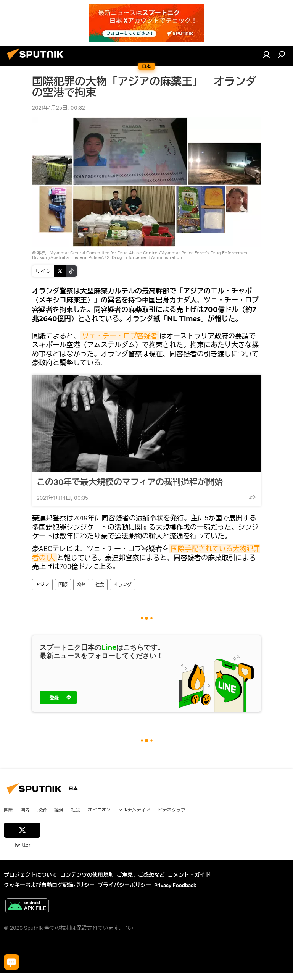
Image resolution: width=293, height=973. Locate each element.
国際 (63, 584)
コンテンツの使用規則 (87, 874)
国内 (25, 809)
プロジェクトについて (30, 874)
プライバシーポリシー (124, 885)
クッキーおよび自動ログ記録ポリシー (49, 885)
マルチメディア (134, 809)
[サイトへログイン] (266, 54)
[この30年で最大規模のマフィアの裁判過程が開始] (146, 423)
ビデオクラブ (171, 809)
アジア (42, 584)
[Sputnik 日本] (37, 60)
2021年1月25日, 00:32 (58, 107)
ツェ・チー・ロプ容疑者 (120, 335)
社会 (99, 584)
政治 (42, 809)
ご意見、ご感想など (141, 874)
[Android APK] (27, 906)
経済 (58, 809)
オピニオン (99, 809)
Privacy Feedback (175, 885)
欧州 (81, 584)
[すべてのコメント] (11, 962)
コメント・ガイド (189, 874)
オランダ (122, 584)
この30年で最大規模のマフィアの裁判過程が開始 (130, 482)
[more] (252, 497)
